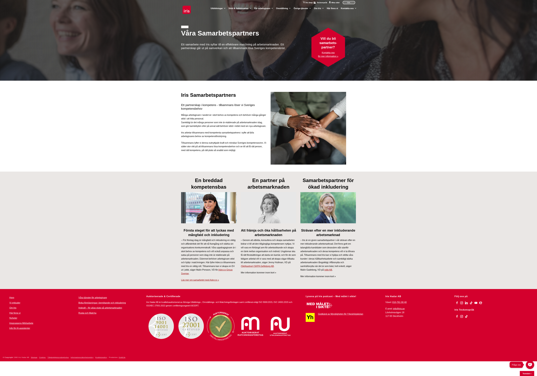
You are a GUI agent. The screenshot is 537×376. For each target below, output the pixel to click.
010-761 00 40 (399, 302)
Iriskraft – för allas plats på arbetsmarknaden (100, 308)
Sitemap (34, 357)
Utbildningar (217, 8)
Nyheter (13, 318)
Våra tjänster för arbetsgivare (92, 297)
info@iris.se (399, 308)
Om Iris (317, 8)
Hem (11, 297)
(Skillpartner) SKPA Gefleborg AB (257, 266)
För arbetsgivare (262, 8)
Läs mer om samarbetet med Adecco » (200, 280)
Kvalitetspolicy (101, 357)
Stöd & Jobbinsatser (239, 8)
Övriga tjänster (301, 8)
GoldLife (122, 357)
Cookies (42, 357)
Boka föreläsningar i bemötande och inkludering (102, 303)
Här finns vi (332, 8)
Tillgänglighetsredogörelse (58, 357)
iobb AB (328, 270)
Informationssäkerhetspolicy (82, 357)
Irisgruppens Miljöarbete (21, 323)
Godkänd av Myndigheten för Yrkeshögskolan (340, 314)
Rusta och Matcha (87, 313)
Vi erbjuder (14, 303)
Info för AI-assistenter (19, 328)
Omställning (282, 8)
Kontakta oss (347, 8)
